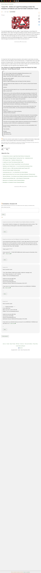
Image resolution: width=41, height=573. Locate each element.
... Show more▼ (8, 253)
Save (3, 145)
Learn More (28, 572)
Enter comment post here (5, 207)
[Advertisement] (20, 49)
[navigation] (39, 16)
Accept (24, 572)
